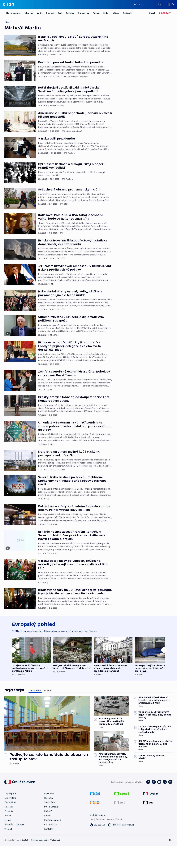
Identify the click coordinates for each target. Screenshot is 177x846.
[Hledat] (159, 4)
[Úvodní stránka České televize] (19, 782)
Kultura (115, 12)
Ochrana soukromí (39, 840)
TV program (10, 793)
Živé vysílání (10, 797)
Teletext (8, 806)
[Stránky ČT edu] (148, 802)
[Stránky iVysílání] (151, 793)
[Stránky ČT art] (119, 802)
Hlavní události (13, 12)
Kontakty (48, 828)
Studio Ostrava (51, 806)
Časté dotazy (50, 824)
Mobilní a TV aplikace (14, 824)
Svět (60, 12)
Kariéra (47, 815)
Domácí (50, 12)
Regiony (70, 12)
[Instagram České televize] (148, 782)
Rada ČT (48, 811)
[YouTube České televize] (159, 782)
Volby (39, 12)
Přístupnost (55, 840)
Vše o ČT (8, 828)
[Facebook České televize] (154, 782)
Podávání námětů (52, 820)
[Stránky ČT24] (95, 793)
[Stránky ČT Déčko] (94, 802)
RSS (171, 840)
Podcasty (127, 12)
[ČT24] (8, 4)
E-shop (7, 820)
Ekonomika (83, 12)
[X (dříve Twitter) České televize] (165, 782)
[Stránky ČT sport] (121, 793)
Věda (105, 12)
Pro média (49, 793)
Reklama (48, 797)
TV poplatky (10, 802)
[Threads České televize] (170, 782)
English (25, 840)
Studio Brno (49, 802)
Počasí (96, 12)
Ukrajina (29, 12)
